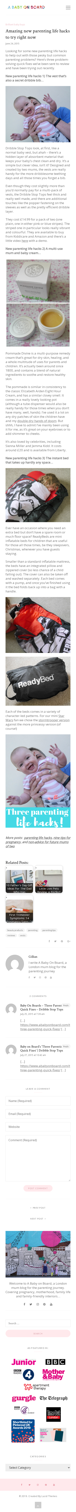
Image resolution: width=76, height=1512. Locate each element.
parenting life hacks (38, 838)
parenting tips (49, 930)
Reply (66, 1005)
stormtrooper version (54, 720)
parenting (32, 930)
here (25, 240)
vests (22, 935)
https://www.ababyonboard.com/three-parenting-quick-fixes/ (45, 1027)
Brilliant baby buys (15, 24)
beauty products (15, 930)
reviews (11, 935)
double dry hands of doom (36, 421)
